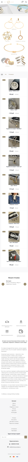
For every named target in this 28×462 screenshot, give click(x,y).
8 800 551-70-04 (15, 444)
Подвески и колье (14, 407)
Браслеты (14, 410)
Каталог (14, 401)
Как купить (14, 419)
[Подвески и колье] (20, 36)
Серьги (14, 403)
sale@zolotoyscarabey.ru (15, 447)
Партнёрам (14, 430)
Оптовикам (14, 428)
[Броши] (7, 36)
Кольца (14, 408)
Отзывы (14, 417)
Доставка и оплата (14, 421)
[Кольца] (7, 61)
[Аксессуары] (20, 61)
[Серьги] (14, 24)
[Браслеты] (14, 49)
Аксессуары (14, 412)
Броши (14, 405)
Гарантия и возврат (14, 423)
